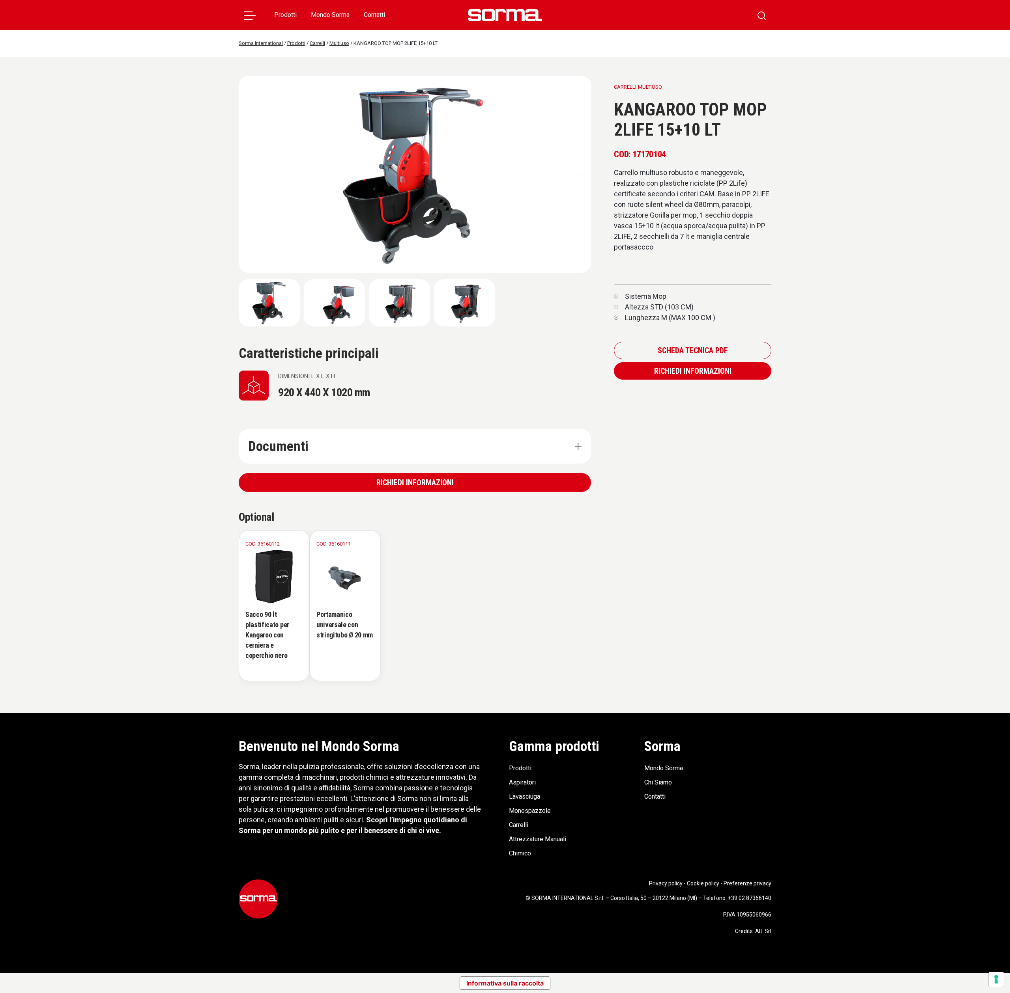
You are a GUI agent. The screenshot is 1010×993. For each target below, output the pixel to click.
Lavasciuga (524, 796)
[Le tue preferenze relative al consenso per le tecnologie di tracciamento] (996, 979)
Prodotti (285, 15)
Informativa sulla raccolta (505, 983)
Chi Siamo (658, 782)
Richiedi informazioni (415, 482)
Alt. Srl (763, 931)
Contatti (374, 15)
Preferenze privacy (747, 883)
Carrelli (518, 825)
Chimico (520, 853)
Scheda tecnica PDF (693, 350)
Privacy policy (666, 883)
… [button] (578, 174)
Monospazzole (530, 810)
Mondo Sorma (330, 15)
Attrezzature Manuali (537, 839)
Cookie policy (703, 883)
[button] (250, 15)
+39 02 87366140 (749, 898)
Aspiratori (522, 782)
